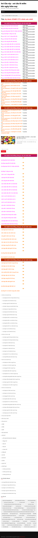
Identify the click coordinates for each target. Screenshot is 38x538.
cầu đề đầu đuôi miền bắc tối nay (12, 78)
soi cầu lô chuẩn (6, 521)
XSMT (3, 429)
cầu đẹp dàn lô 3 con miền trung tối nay (10, 373)
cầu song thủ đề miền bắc (10, 41)
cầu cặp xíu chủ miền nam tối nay (9, 242)
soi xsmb (34, 523)
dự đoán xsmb (18, 506)
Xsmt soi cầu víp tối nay (6, 359)
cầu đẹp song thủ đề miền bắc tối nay (10, 314)
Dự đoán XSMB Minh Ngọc (19, 508)
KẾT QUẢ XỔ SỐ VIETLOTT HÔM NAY (9, 438)
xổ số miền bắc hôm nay (16, 526)
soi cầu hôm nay (20, 519)
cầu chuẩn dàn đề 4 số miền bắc (12, 44)
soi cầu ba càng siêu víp (31, 515)
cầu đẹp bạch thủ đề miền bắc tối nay (10, 311)
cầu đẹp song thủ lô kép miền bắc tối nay (10, 337)
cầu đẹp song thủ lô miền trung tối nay (10, 382)
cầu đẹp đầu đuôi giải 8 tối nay (8, 248)
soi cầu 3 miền (21, 515)
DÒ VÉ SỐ (4, 457)
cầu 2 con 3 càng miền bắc (10, 36)
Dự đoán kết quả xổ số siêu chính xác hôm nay (12, 504)
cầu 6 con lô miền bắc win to (11, 57)
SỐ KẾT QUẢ (4, 466)
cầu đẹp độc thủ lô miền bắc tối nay (9, 300)
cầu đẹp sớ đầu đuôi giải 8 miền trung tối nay (11, 379)
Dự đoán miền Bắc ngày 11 (7, 506)
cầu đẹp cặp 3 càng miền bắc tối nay (9, 309)
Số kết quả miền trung (7, 471)
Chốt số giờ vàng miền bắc (7, 500)
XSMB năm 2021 (28, 524)
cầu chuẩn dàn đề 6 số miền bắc (12, 46)
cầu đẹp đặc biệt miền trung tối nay (9, 370)
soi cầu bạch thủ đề (18, 517)
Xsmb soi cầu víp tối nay (6, 295)
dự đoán (32, 502)
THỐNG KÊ (4, 452)
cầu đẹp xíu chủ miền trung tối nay (9, 365)
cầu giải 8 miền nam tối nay (8, 236)
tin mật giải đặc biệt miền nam (8, 239)
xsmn (35, 524)
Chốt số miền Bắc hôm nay (20, 500)
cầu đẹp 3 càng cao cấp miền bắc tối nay (10, 306)
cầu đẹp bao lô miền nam (7, 229)
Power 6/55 (5, 449)
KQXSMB (34, 513)
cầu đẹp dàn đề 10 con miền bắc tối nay (10, 325)
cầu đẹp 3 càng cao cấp (10, 33)
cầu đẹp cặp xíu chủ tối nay (8, 275)
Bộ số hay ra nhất (5, 418)
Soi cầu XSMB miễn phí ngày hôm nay (8, 523)
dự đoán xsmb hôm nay (7, 508)
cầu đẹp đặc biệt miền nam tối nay (9, 398)
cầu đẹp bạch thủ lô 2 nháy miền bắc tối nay (11, 297)
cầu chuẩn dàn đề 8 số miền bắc (12, 49)
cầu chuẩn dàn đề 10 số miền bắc (12, 51)
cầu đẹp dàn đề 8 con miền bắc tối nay (10, 323)
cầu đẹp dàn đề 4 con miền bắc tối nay (10, 317)
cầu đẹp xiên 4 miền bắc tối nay (9, 342)
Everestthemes (22, 536)
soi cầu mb (25, 521)
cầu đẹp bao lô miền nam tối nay (9, 390)
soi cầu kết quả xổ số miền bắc (30, 519)
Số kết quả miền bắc (6, 469)
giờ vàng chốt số (5, 513)
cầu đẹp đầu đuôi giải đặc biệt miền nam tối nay (12, 404)
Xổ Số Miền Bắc (5, 526)
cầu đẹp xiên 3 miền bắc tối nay (9, 345)
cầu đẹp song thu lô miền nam (8, 245)
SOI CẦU (3, 455)
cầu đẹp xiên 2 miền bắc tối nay (9, 348)
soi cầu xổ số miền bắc (21, 523)
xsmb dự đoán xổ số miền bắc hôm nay (14, 524)
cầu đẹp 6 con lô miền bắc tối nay (9, 331)
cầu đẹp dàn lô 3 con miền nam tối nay (10, 401)
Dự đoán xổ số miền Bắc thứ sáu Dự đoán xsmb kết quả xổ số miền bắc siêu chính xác (19, 511)
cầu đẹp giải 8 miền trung (7, 269)
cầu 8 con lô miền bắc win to (11, 59)
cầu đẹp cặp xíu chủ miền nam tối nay (10, 412)
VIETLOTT (3, 435)
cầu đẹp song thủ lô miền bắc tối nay (10, 303)
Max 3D (4, 443)
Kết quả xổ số (4, 421)
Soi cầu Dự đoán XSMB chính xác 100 (8, 519)
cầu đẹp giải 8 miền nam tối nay (9, 396)
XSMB (3, 424)
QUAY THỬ (4, 463)
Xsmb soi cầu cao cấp (6, 334)
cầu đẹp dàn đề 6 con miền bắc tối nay (10, 320)
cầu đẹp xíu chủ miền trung (8, 266)
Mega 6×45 (5, 441)
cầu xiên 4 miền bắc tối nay (11, 67)
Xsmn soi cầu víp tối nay (6, 387)
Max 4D (4, 446)
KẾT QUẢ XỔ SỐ (5, 432)
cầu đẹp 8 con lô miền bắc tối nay (9, 351)
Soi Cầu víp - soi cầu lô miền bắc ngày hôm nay (30, 139)
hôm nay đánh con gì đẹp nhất (25, 513)
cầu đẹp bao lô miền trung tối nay (9, 263)
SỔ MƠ (3, 460)
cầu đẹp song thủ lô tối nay (8, 278)
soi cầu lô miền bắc (15, 521)
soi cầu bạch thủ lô (6, 517)
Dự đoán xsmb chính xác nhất (30, 506)
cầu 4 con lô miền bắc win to (11, 54)
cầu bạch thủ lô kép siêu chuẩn (11, 70)
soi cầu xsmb (33, 521)
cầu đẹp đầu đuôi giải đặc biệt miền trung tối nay (12, 376)
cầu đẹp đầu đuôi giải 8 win (8, 281)
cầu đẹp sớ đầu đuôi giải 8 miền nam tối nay (11, 407)
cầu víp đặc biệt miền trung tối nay (9, 272)
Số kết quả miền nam (7, 474)
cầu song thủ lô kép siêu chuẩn (11, 72)
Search (3, 151)
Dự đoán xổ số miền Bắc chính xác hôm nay (10, 509)
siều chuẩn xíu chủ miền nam (8, 232)
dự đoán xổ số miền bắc (31, 508)
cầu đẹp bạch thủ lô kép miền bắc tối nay (10, 339)
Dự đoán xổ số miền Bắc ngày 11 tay (28, 509)
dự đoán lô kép (31, 504)
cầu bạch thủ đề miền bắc (10, 38)
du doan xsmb (22, 502)
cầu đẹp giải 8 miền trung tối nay (9, 368)
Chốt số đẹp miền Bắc (31, 500)
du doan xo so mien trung (8, 502)
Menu (3, 11)
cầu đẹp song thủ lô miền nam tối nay (10, 410)
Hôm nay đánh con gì (14, 513)
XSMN (3, 426)
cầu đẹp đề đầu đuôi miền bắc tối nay (10, 356)
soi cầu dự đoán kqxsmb (30, 517)
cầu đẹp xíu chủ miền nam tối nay (9, 393)
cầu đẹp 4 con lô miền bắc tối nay (9, 328)
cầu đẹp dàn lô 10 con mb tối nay (12, 75)
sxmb (3, 524)
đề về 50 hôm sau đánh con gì (29, 526)
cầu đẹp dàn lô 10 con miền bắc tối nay (10, 354)
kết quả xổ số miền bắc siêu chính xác (9, 515)
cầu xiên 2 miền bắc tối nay (11, 62)
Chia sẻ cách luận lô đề (6, 415)
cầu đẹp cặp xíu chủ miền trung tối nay (10, 384)
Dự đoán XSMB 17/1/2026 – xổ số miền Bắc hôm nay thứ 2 (26, 137)
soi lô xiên (29, 523)
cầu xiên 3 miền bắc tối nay (11, 65)
